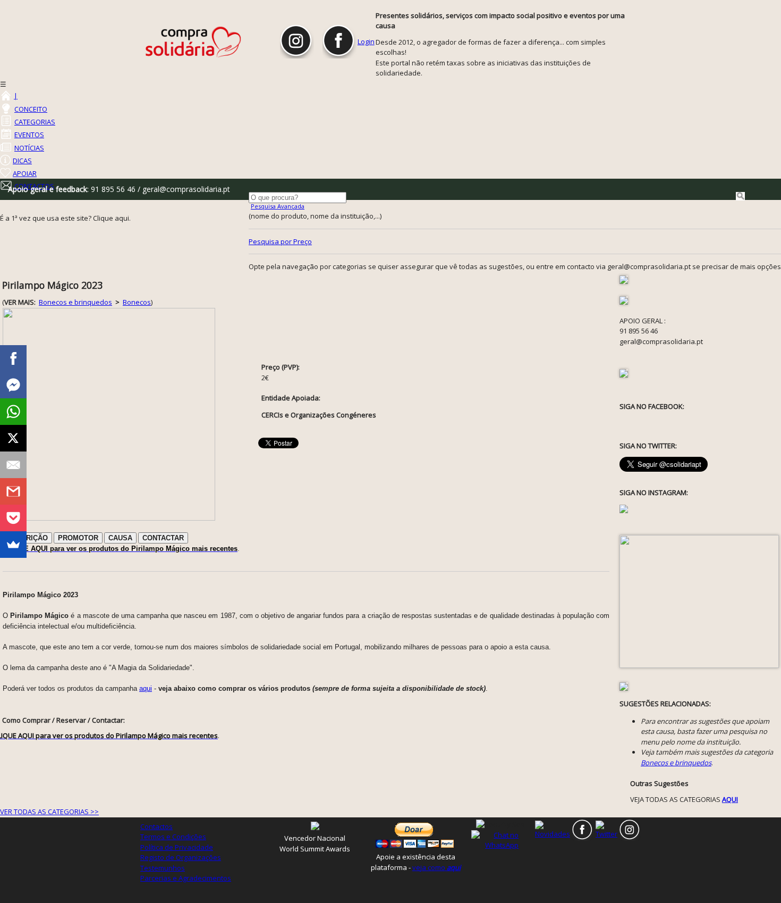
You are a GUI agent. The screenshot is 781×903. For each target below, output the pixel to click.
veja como (436, 867)
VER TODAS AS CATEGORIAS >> (49, 811)
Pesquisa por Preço (280, 241)
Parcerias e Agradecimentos (185, 878)
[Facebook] (13, 358)
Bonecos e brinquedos (75, 302)
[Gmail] (13, 491)
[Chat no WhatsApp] (501, 840)
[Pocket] (13, 518)
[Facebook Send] (13, 385)
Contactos (156, 826)
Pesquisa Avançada (277, 206)
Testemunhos (162, 868)
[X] (13, 438)
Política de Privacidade (176, 847)
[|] (5, 95)
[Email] (13, 465)
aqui (145, 688)
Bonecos (137, 302)
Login (366, 41)
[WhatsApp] (13, 411)
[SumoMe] (13, 544)
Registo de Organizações (180, 857)
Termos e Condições (173, 836)
